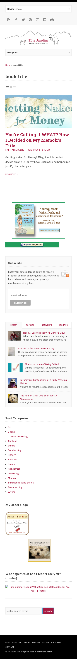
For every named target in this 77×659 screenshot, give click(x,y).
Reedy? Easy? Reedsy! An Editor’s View (44, 332)
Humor (36, 150)
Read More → (11, 174)
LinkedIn (44, 19)
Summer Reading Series (21, 482)
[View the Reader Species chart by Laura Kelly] (38, 590)
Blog (14, 642)
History (12, 454)
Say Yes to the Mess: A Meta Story (36, 348)
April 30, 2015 (18, 150)
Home (8, 65)
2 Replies (46, 150)
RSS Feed (9, 19)
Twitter (23, 19)
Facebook (16, 19)
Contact (9, 647)
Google (37, 19)
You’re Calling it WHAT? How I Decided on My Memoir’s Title (37, 140)
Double (11, 87)
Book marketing (19, 436)
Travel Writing (15, 487)
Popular (30, 325)
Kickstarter (14, 468)
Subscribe (56, 642)
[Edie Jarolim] (38, 44)
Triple (14, 87)
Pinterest (30, 19)
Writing (12, 491)
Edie (7, 150)
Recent (13, 325)
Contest (12, 441)
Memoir (12, 478)
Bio (20, 642)
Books (29, 150)
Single (7, 87)
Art (9, 427)
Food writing (14, 450)
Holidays (12, 459)
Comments (47, 325)
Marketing (13, 473)
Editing (11, 445)
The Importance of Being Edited (42, 364)
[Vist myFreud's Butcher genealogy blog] (38, 523)
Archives (63, 325)
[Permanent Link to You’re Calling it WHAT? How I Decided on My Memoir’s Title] (38, 127)
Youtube (52, 19)
